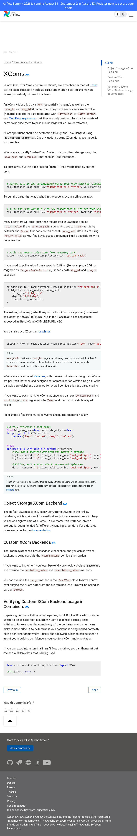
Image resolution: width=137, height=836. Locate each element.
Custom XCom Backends (116, 79)
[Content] (6, 52)
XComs (38, 62)
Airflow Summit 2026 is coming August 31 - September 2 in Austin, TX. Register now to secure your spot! (68, 6)
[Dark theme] (123, 14)
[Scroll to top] (10, 720)
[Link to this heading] (27, 75)
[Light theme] (117, 14)
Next (95, 690)
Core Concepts (22, 62)
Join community (20, 748)
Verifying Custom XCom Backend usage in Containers (120, 90)
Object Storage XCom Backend (120, 70)
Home (7, 62)
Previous (12, 690)
